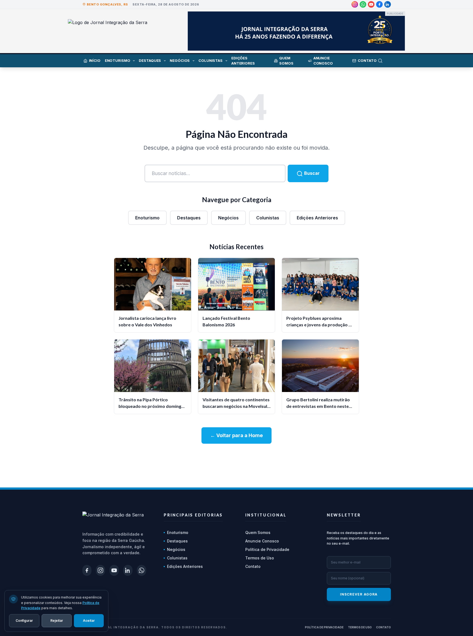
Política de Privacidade (267, 549)
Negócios (228, 217)
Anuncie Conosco (262, 541)
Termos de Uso (259, 558)
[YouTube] (371, 4)
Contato (253, 566)
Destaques (189, 217)
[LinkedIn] (387, 4)
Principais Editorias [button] (193, 515)
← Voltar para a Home (236, 435)
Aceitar (89, 620)
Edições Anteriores (317, 217)
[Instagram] (354, 4)
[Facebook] (379, 4)
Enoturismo (147, 217)
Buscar (311, 173)
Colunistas (267, 217)
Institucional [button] (265, 515)
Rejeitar (56, 620)
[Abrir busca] (384, 60)
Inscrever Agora (359, 594)
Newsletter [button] (344, 515)
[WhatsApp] (363, 4)
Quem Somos (257, 532)
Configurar (24, 620)
